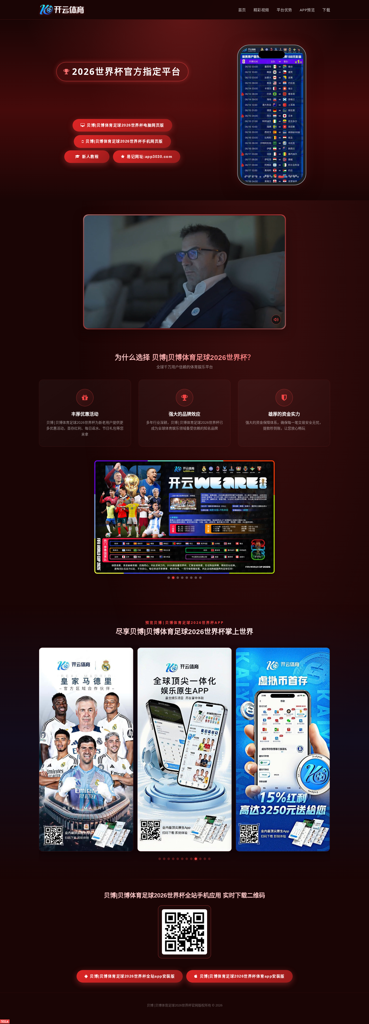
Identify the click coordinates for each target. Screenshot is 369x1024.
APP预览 (307, 9)
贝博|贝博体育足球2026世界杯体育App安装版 (242, 928)
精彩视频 (261, 9)
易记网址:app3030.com (149, 156)
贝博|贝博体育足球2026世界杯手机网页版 (124, 141)
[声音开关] (276, 319)
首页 (242, 9)
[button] (159, 811)
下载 (326, 9)
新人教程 (90, 156)
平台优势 (284, 9)
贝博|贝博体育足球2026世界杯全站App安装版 (132, 928)
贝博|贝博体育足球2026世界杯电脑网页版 (125, 125)
